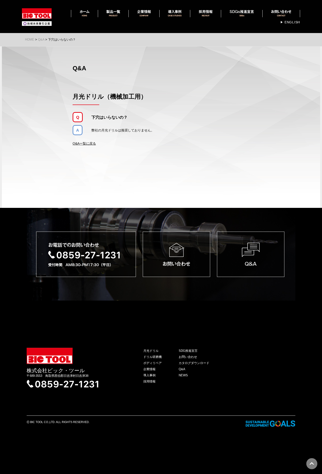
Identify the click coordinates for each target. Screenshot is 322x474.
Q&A (182, 369)
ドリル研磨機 (152, 357)
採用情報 (149, 381)
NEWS (183, 375)
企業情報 (149, 369)
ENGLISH (292, 22)
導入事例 (149, 375)
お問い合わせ (188, 357)
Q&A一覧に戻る (84, 143)
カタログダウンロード (194, 363)
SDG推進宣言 (188, 350)
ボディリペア (152, 363)
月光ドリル (151, 350)
